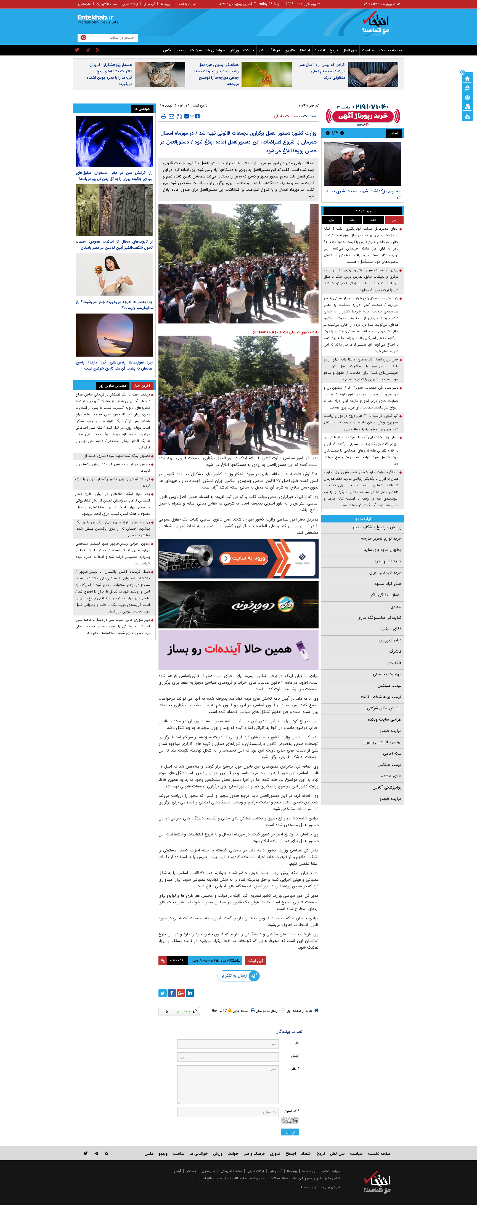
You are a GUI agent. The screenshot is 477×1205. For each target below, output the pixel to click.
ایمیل (295, 1056)
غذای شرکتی (391, 629)
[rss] (98, 50)
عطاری (395, 606)
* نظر (295, 1069)
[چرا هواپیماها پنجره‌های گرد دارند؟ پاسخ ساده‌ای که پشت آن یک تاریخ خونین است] (114, 335)
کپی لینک (255, 961)
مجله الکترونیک (106, 4)
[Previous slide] (342, 133)
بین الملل (350, 50)
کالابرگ (395, 651)
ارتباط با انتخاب (185, 4)
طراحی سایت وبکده (384, 719)
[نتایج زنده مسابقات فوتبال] (467, 116)
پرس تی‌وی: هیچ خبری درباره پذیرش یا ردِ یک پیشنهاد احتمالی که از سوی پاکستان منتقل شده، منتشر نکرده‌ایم (112, 528)
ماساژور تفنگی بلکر (385, 595)
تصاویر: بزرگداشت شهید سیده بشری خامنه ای (363, 194)
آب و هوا (149, 4)
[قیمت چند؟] (467, 87)
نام (297, 1043)
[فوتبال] (467, 97)
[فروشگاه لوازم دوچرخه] (238, 604)
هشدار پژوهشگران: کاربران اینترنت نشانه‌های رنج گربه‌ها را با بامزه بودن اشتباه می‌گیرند (109, 74)
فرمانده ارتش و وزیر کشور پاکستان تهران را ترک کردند (112, 482)
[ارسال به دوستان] (171, 116)
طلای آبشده (391, 776)
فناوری (290, 50)
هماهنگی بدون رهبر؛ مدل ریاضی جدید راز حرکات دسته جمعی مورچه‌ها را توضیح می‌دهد (216, 74)
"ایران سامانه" (309, 1187)
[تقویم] (467, 106)
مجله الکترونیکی (231, 1171)
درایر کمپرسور (390, 640)
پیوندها (165, 4)
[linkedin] (190, 993)
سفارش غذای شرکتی (384, 708)
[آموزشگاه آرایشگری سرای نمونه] (238, 650)
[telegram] (88, 50)
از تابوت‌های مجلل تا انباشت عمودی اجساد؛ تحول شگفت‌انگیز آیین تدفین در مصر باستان (114, 244)
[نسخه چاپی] (163, 116)
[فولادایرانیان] (238, 558)
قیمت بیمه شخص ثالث (381, 697)
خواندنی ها (215, 50)
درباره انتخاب (331, 1171)
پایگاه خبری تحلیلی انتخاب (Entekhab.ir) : (285, 332)
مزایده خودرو (390, 731)
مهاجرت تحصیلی (387, 674)
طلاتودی (394, 663)
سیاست (368, 50)
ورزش (234, 50)
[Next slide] (328, 133)
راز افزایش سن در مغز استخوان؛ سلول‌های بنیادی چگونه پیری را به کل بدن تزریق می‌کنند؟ (114, 176)
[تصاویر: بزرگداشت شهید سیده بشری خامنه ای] (362, 164)
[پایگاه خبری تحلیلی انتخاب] (380, 25)
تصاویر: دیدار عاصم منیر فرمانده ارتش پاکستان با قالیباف (112, 467)
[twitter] (77, 50)
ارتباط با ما (309, 1171)
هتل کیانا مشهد (387, 583)
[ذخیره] (179, 116)
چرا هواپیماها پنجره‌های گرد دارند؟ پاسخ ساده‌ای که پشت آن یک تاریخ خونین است (114, 365)
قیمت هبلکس (389, 685)
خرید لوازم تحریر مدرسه (381, 538)
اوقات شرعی (129, 4)
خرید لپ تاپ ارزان (385, 572)
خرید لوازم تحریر (387, 561)
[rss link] (106, 1153)
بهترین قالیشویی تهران (381, 742)
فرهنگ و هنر (269, 50)
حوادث (248, 50)
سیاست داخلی (286, 116)
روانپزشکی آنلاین (387, 787)
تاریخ (334, 50)
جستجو (191, 1171)
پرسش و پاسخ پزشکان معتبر (377, 527)
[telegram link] (96, 1153)
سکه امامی (392, 753)
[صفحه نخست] (467, 78)
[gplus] (181, 993)
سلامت (196, 50)
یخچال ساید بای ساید (382, 549)
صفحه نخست (390, 50)
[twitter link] (85, 1153)
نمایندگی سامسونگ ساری (379, 617)
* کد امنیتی (290, 1111)
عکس (167, 50)
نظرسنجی (84, 4)
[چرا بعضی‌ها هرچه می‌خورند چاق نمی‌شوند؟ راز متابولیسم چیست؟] (114, 274)
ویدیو (181, 50)
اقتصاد (320, 50)
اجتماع (305, 50)
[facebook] (172, 993)
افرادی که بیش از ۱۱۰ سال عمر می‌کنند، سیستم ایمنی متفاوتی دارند (322, 71)
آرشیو (177, 1171)
